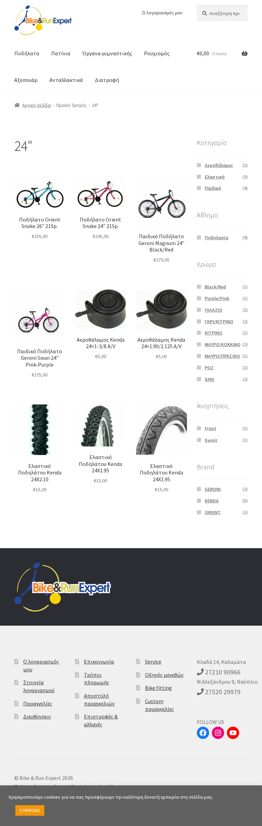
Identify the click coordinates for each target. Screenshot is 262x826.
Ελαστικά (214, 177)
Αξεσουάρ (26, 79)
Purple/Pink (217, 298)
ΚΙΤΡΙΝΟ (213, 333)
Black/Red (215, 287)
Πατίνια (60, 53)
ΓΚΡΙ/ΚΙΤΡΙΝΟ (219, 321)
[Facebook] (203, 733)
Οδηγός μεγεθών (164, 674)
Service (153, 661)
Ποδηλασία (216, 237)
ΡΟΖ (209, 368)
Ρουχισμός (157, 53)
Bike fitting (158, 687)
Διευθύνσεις (37, 716)
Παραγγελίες (37, 703)
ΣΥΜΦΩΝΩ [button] (29, 810)
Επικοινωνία (99, 661)
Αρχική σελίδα (36, 105)
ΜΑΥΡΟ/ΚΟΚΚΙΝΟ (223, 344)
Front (210, 428)
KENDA (212, 501)
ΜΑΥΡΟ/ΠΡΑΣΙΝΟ (222, 356)
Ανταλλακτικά (66, 79)
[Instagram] (218, 733)
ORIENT (213, 512)
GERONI (213, 489)
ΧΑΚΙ (209, 379)
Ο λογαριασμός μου (162, 13)
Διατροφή (107, 79)
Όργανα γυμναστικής (107, 53)
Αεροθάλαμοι (219, 165)
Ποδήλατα (26, 53)
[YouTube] (233, 733)
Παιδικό (213, 188)
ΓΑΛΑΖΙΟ (213, 310)
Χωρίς (211, 440)
